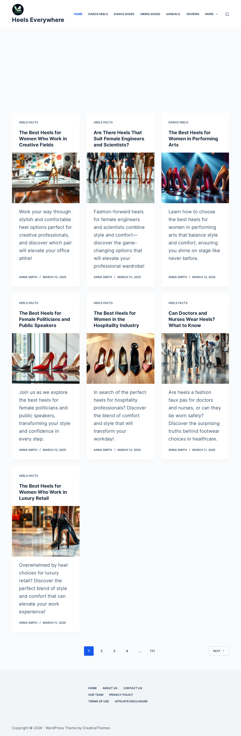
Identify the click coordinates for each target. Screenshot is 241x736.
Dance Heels (98, 14)
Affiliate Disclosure (131, 701)
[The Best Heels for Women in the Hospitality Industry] (120, 358)
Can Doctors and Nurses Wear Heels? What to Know (192, 319)
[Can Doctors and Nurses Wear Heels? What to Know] (195, 358)
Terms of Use (98, 701)
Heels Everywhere (38, 19)
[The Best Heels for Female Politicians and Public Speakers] (46, 358)
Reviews (193, 14)
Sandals (173, 14)
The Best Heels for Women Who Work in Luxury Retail (43, 492)
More (209, 14)
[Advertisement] (120, 64)
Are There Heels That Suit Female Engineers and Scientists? (119, 139)
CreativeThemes (96, 728)
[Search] (227, 14)
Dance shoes (124, 14)
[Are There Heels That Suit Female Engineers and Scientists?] (120, 178)
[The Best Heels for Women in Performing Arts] (195, 178)
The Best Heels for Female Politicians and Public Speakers (44, 319)
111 (152, 651)
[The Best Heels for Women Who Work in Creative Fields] (46, 178)
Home (78, 14)
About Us (110, 688)
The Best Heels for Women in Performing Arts (193, 139)
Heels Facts (28, 122)
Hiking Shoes (150, 14)
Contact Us (132, 688)
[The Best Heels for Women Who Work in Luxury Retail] (46, 531)
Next (217, 651)
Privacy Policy (121, 694)
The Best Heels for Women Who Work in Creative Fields (43, 139)
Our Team (95, 694)
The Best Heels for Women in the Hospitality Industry (116, 319)
